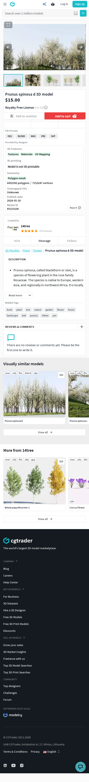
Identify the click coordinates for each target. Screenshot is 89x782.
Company (8, 561)
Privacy (35, 751)
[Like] (17, 124)
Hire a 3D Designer (14, 610)
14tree (25, 226)
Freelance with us (14, 659)
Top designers (11, 686)
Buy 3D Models (11, 589)
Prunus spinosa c (79, 420)
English (49, 752)
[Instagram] (22, 765)
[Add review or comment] (81, 326)
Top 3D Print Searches (16, 672)
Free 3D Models (12, 617)
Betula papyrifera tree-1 (17, 507)
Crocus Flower (77, 507)
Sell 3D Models (12, 637)
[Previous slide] (8, 47)
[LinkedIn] (5, 765)
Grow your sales (13, 645)
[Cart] (52, 4)
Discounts (9, 631)
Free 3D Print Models (16, 624)
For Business (11, 596)
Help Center (10, 582)
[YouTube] (14, 765)
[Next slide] (81, 47)
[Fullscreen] (8, 25)
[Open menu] (5, 4)
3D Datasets (10, 603)
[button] (75, 13)
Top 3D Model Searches (17, 665)
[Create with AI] (44, 4)
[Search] (83, 13)
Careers (8, 575)
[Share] (71, 124)
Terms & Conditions (15, 751)
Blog (6, 569)
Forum (7, 700)
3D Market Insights (14, 652)
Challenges (10, 693)
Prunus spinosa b (14, 420)
